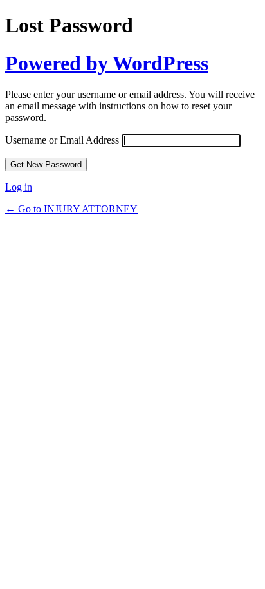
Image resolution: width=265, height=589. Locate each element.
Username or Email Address (62, 140)
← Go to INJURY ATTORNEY (71, 208)
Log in (18, 187)
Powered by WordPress (106, 63)
